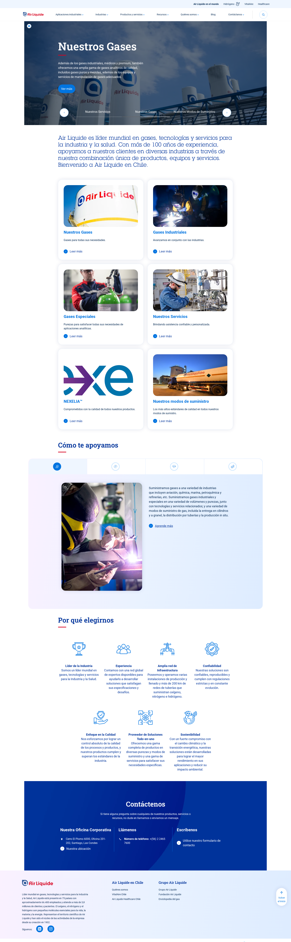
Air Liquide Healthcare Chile (126, 899)
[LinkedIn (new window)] (39, 929)
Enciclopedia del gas (169, 899)
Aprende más (164, 526)
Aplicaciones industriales (68, 14)
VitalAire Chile (119, 894)
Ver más (66, 89)
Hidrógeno (228, 4)
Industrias (100, 14)
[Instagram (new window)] (50, 929)
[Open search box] (263, 15)
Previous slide (64, 112)
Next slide (226, 112)
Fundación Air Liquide (170, 894)
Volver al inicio (281, 899)
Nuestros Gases (146, 111)
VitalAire (249, 4)
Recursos (162, 14)
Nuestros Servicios (97, 111)
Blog (213, 14)
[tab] (58, 466)
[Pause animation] (29, 26)
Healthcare (263, 4)
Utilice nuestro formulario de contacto (202, 843)
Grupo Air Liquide (168, 889)
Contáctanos (235, 14)
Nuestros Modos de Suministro (194, 111)
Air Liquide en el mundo (206, 4)
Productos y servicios (131, 14)
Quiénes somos (189, 14)
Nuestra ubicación (78, 848)
